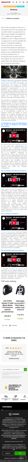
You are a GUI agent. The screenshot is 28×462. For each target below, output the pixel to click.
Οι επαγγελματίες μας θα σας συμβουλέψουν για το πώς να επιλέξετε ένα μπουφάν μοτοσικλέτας (14, 124)
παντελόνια (24, 144)
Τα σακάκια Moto (16, 103)
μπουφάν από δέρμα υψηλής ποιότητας (14, 82)
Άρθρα (3, 18)
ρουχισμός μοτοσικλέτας (16, 269)
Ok (20, 453)
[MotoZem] (6, 2)
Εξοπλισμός (20, 6)
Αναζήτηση (13, 2)
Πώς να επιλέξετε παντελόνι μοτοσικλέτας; (13, 170)
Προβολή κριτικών (14, 358)
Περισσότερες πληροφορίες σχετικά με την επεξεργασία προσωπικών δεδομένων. (12, 377)
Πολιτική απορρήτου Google (8, 373)
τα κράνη (11, 189)
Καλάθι (23, 2)
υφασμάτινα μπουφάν (7, 82)
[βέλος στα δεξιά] (26, 397)
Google (23, 419)
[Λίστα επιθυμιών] (20, 2)
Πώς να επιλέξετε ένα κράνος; (10, 213)
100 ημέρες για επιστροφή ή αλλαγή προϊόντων (15, 387)
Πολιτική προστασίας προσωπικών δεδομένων (13, 435)
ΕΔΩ (14, 449)
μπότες (25, 189)
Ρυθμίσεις (7, 453)
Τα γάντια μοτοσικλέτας (8, 232)
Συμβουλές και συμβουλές (10, 6)
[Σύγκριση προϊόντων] (16, 2)
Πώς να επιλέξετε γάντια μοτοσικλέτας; (12, 250)
